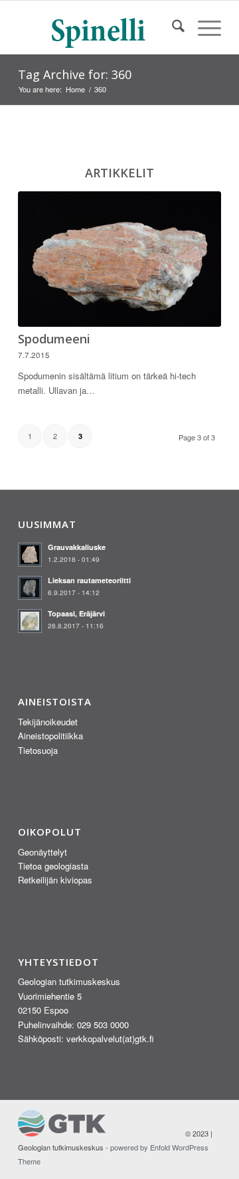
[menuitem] (172, 27)
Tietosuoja (38, 750)
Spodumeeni (54, 339)
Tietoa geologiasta (53, 866)
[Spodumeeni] (119, 259)
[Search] (172, 27)
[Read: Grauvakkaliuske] (30, 555)
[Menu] (203, 27)
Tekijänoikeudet (48, 721)
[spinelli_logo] (99, 27)
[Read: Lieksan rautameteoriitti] (30, 588)
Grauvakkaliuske (77, 547)
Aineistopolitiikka (50, 735)
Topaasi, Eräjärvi (76, 613)
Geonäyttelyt (42, 852)
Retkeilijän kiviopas (55, 879)
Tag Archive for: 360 (74, 74)
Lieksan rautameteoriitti (89, 580)
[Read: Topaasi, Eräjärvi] (30, 621)
